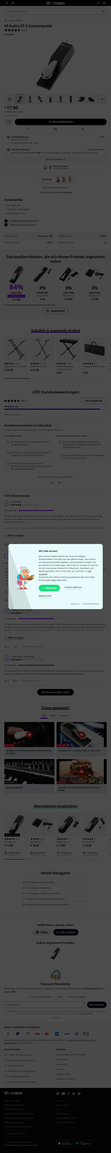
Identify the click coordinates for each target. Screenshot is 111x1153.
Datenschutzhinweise (91, 603)
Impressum (75, 603)
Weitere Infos (45, 595)
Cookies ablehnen (73, 587)
